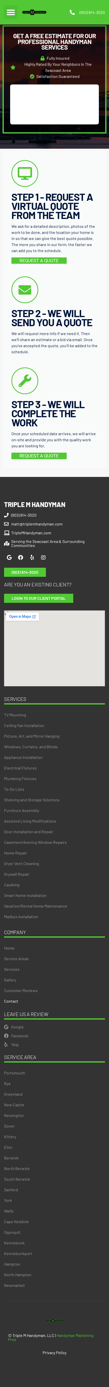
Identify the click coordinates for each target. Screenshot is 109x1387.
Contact (11, 1001)
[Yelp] (32, 558)
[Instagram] (43, 558)
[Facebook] (20, 558)
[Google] (9, 558)
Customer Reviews (21, 990)
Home (9, 947)
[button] (10, 12)
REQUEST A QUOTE (39, 260)
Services (12, 969)
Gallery (10, 979)
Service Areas (16, 958)
